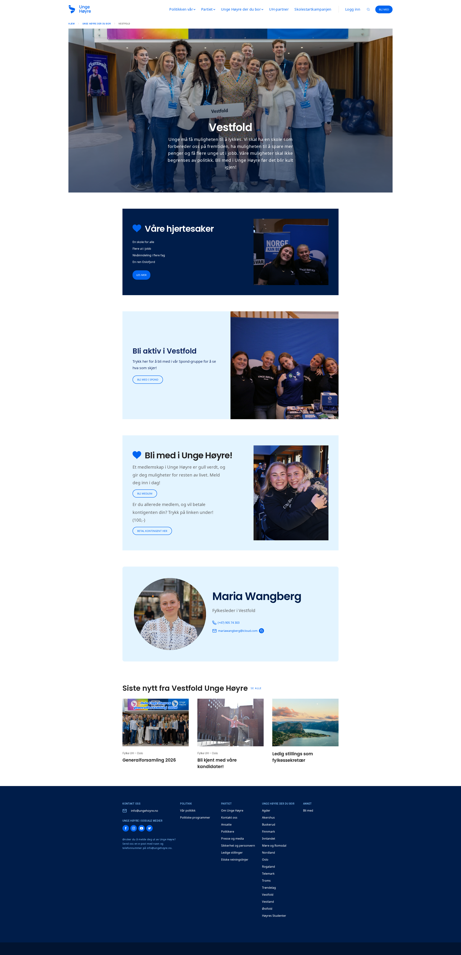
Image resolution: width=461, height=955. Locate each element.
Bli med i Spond (147, 379)
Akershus (268, 817)
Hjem (71, 23)
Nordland (268, 853)
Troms (266, 881)
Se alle (256, 688)
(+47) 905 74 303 (229, 623)
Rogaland (268, 867)
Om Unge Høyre (232, 810)
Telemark (268, 874)
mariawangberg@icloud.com (238, 631)
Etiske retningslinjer (234, 860)
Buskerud (268, 824)
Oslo (265, 860)
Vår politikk (188, 810)
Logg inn (352, 9)
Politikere (227, 831)
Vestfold (267, 895)
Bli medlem (144, 493)
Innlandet (268, 839)
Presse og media (232, 839)
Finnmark (268, 831)
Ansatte (226, 824)
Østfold (267, 909)
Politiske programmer (195, 817)
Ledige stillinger (232, 853)
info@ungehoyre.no (144, 811)
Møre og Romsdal (274, 846)
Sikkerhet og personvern (238, 846)
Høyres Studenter (274, 916)
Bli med (308, 810)
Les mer (141, 275)
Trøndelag (269, 888)
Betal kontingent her (152, 531)
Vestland (268, 902)
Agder (266, 810)
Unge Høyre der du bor (96, 23)
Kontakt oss (229, 817)
